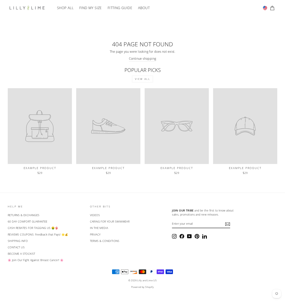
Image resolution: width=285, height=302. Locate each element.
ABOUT (144, 7)
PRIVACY (95, 234)
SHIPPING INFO (18, 241)
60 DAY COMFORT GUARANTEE (28, 221)
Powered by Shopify (142, 287)
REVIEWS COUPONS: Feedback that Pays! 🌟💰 (38, 234)
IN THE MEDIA (99, 228)
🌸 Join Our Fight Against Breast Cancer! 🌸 (35, 260)
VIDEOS (95, 215)
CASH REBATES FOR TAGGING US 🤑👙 (33, 228)
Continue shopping (142, 58)
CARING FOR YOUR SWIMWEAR (110, 221)
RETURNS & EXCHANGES (24, 215)
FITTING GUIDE (120, 7)
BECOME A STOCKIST (21, 253)
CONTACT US (16, 247)
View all (142, 79)
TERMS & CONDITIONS (104, 241)
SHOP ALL (65, 7)
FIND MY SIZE (90, 7)
